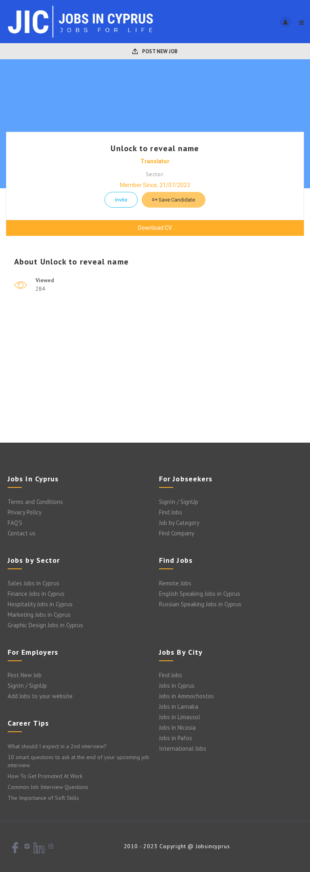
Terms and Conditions (35, 502)
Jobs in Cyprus (177, 685)
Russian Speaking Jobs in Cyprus (200, 604)
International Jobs (182, 748)
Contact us (22, 533)
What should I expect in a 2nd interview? (57, 746)
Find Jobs (170, 512)
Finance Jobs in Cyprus (36, 593)
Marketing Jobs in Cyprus (39, 614)
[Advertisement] (155, 378)
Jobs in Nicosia (177, 727)
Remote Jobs (175, 583)
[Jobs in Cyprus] (80, 21)
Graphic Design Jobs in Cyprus (45, 625)
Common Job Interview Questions (48, 787)
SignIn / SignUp (178, 502)
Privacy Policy (25, 512)
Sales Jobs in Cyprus (33, 583)
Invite (121, 200)
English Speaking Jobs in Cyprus (199, 593)
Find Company (176, 533)
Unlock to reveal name (155, 148)
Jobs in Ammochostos (186, 696)
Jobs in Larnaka (178, 706)
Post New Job (159, 51)
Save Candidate (176, 200)
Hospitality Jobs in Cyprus (40, 604)
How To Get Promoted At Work (45, 776)
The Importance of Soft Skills (43, 797)
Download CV (155, 228)
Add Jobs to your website (40, 696)
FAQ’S (15, 523)
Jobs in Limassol (179, 717)
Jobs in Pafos (175, 738)
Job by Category (179, 523)
